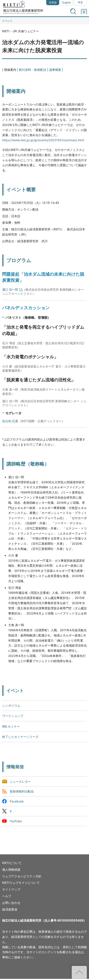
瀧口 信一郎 (10, 289)
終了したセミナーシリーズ (20, 737)
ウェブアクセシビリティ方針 (21, 876)
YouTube (16, 821)
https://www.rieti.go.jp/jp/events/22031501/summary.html (43, 140)
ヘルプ (6, 896)
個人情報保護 (11, 869)
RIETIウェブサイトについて (21, 882)
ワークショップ (12, 716)
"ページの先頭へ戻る (79, 972)
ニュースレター (20, 781)
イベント (7, 20)
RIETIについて (12, 863)
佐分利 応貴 (10, 421)
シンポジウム (11, 705)
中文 (80, 2)
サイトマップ (11, 889)
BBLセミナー (11, 726)
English (66, 2)
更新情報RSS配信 (22, 791)
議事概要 (55, 69)
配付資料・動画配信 (32, 69)
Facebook (17, 801)
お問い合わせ (11, 903)
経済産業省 (9, 909)
